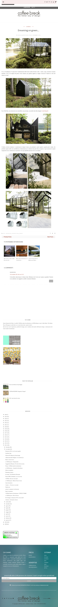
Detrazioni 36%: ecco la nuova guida (13, 451)
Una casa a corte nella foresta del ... (9, 259)
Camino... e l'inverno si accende (11, 485)
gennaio (7, 520)
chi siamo (46, 557)
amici (45, 564)
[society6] (11, 344)
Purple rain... (8, 487)
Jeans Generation (8, 482)
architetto (28, 26)
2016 (6, 434)
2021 (6, 424)
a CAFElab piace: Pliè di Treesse (12, 495)
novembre (8, 449)
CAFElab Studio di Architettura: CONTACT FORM (15, 493)
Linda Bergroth (45, 111)
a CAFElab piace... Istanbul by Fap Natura (14, 468)
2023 (6, 420)
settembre (8, 503)
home (45, 555)
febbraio (7, 518)
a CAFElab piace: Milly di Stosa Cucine (13, 480)
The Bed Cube (8, 453)
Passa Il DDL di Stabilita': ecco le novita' (13, 476)
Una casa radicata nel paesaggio (15, 384)
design (21, 233)
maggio (7, 512)
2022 (6, 422)
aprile (7, 514)
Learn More (27, 7)
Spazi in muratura (9, 491)
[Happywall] (11, 364)
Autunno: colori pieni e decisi (11, 499)
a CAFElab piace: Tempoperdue (11, 461)
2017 (6, 432)
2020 (6, 426)
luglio (7, 507)
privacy (45, 567)
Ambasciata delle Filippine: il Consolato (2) (14, 457)
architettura (15, 233)
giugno (7, 509)
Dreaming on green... (9, 472)
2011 (6, 445)
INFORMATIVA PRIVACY (26, 585)
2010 (6, 522)
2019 (6, 428)
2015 (6, 436)
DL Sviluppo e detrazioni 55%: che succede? (14, 497)
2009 (6, 524)
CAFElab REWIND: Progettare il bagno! (17, 391)
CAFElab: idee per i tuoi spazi (11, 478)
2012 (6, 443)
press (45, 560)
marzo (7, 516)
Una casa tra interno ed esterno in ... (21, 259)
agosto (7, 505)
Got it (33, 7)
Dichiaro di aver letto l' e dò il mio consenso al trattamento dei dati (29, 585)
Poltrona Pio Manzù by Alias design (12, 455)
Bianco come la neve (9, 459)
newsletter (46, 558)
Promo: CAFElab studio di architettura (13, 466)
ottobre (7, 501)
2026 (6, 414)
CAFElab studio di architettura (24, 323)
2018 (6, 430)
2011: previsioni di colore (14, 398)
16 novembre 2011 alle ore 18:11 (17, 274)
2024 (6, 418)
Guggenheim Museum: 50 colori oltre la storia (14, 463)
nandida (13, 272)
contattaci (46, 562)
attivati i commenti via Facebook (12, 489)
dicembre (8, 447)
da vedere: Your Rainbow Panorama (12, 474)
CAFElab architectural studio (25, 35)
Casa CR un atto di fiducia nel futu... (32, 259)
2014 (6, 439)
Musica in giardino (9, 470)
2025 (6, 416)
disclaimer (46, 566)
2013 (6, 441)
